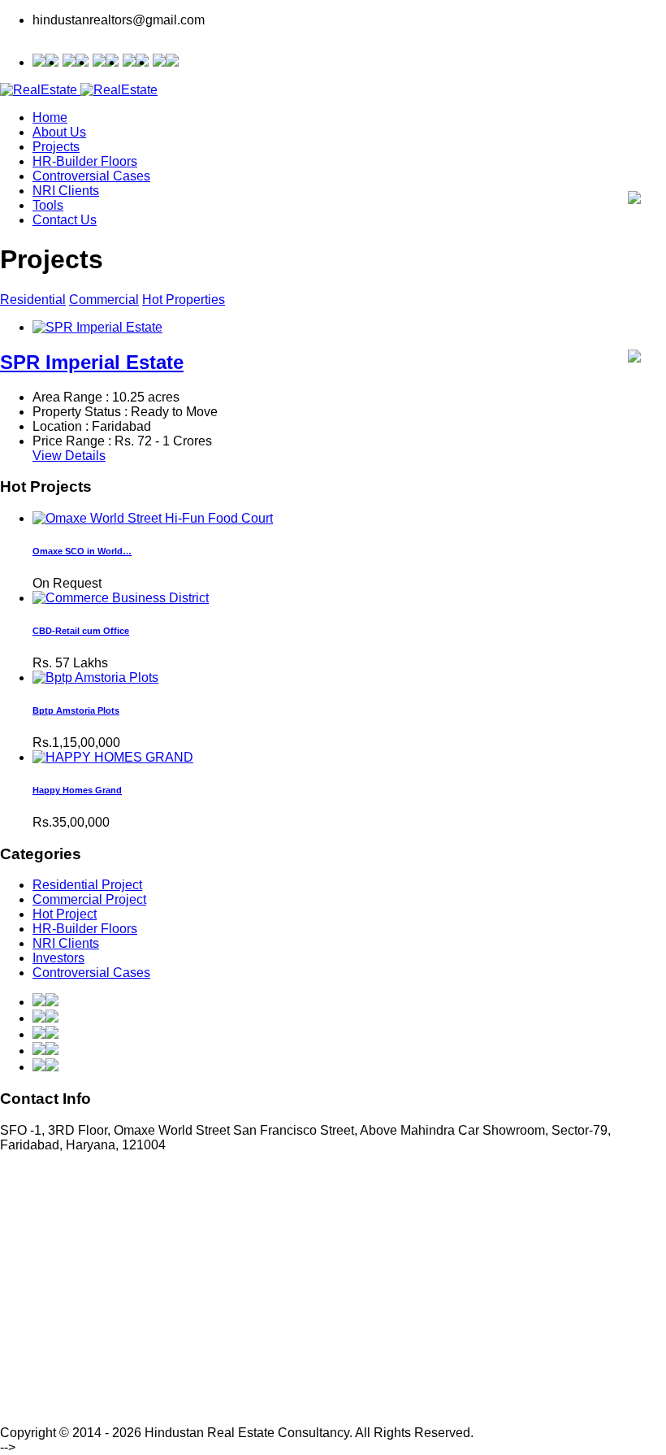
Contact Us (64, 220)
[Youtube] (136, 62)
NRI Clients (65, 191)
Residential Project (87, 885)
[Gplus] (76, 62)
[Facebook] (166, 62)
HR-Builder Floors (84, 161)
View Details (69, 456)
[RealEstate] (79, 90)
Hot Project (64, 914)
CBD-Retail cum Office (80, 631)
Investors (58, 958)
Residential (33, 299)
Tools (47, 205)
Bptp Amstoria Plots (75, 710)
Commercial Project (89, 899)
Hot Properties (183, 299)
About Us (59, 132)
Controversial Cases (91, 176)
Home (49, 117)
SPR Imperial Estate (92, 362)
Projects (56, 147)
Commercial (104, 299)
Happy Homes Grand (77, 790)
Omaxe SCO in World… (82, 551)
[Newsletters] (634, 199)
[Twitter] (106, 62)
